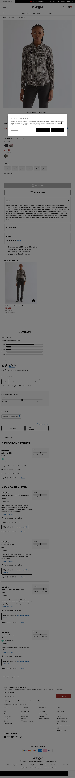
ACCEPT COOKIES (57, 130)
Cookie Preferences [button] (27, 124)
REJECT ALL (43, 130)
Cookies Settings (15, 130)
